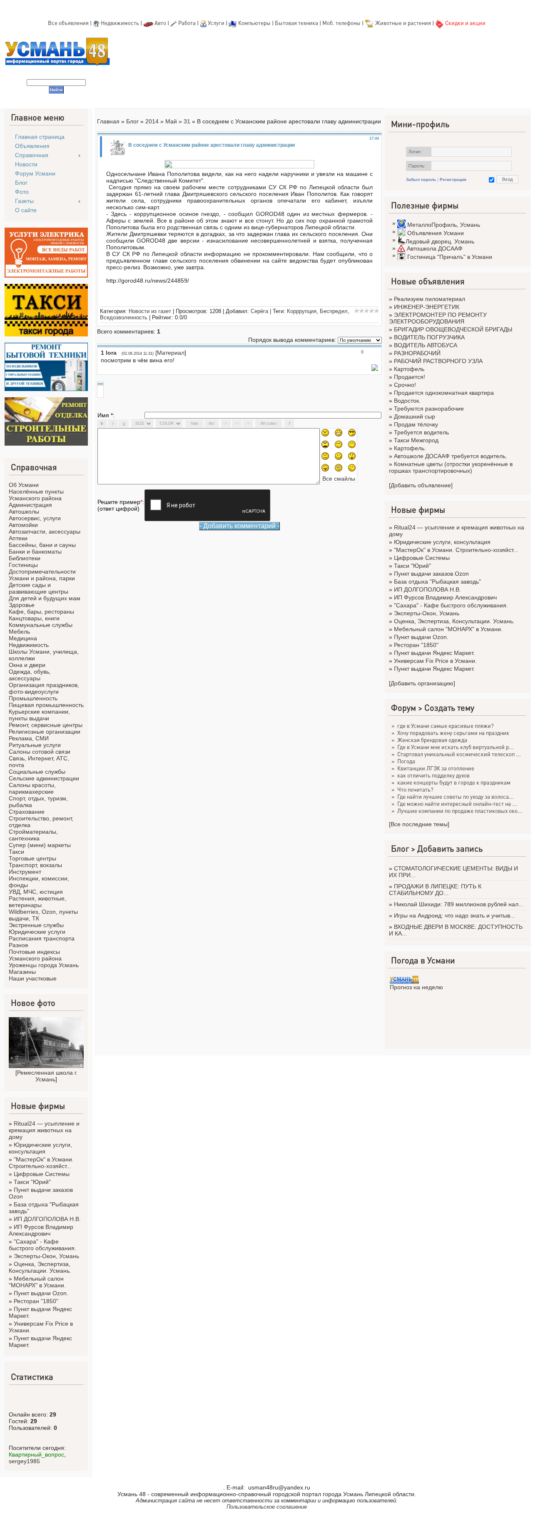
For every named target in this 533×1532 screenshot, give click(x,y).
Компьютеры (254, 22)
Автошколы (24, 511)
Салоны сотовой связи (39, 751)
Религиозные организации (44, 731)
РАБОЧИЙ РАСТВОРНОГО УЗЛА (438, 361)
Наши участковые (33, 978)
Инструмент (25, 871)
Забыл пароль (421, 179)
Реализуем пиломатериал (429, 299)
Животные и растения (403, 22)
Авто (160, 22)
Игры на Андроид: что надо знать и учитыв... (454, 915)
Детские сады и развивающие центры (38, 588)
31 (187, 121)
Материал (170, 352)
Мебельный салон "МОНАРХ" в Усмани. (37, 1282)
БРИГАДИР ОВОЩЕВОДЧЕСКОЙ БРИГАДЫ (453, 329)
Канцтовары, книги (34, 618)
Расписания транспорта (42, 938)
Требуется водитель (421, 432)
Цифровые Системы (42, 1174)
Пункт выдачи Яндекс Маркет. (434, 652)
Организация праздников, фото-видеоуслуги (44, 688)
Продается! (409, 377)
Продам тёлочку (416, 424)
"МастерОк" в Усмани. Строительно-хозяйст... (41, 1162)
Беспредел (334, 311)
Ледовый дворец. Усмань (440, 241)
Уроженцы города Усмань (44, 965)
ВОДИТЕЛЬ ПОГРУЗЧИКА (429, 337)
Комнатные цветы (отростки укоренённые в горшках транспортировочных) (451, 467)
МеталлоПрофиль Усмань (443, 224)
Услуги (217, 22)
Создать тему (449, 707)
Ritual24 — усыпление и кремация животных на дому (44, 1130)
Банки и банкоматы (35, 551)
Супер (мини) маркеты (40, 845)
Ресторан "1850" (36, 1301)
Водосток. (407, 400)
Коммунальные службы (40, 625)
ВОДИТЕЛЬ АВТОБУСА (425, 345)
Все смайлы (338, 478)
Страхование (27, 811)
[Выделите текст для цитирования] (374, 369)
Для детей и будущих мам (44, 598)
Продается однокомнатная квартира (444, 392)
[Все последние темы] (419, 824)
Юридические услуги (37, 931)
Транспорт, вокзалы (35, 865)
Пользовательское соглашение (267, 1507)
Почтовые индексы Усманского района (35, 955)
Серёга (259, 311)
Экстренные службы (36, 925)
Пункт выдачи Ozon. (41, 1293)
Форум (403, 707)
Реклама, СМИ (29, 738)
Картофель (409, 369)
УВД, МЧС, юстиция (36, 891)
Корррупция (301, 311)
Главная (108, 121)
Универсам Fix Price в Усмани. (435, 660)
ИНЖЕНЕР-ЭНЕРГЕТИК (426, 306)
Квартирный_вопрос (36, 1454)
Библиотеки (24, 558)
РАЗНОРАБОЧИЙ (417, 353)
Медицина (23, 638)
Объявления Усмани (435, 233)
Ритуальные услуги (35, 745)
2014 (152, 121)
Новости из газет (150, 311)
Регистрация (453, 179)
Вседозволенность (123, 317)
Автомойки (23, 525)
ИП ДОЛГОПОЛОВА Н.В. (47, 1219)
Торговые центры (32, 858)
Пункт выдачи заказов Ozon (431, 573)
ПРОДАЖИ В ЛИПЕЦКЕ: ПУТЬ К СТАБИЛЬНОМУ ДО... (435, 889)
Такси (16, 851)
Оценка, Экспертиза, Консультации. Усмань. (40, 1267)
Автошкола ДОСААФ (435, 248)
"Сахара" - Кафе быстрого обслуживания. (42, 1244)
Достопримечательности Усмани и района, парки (42, 575)
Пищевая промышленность (46, 705)
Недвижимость (120, 22)
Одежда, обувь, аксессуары (30, 675)
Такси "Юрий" (32, 1181)
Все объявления (68, 22)
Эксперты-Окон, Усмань (46, 1256)
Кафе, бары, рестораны (41, 611)
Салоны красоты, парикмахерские (32, 788)
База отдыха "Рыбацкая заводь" (437, 581)
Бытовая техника (296, 22)
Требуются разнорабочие (429, 408)
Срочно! (405, 384)
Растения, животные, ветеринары (37, 901)
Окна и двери (27, 665)
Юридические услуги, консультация (40, 1148)
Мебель (19, 631)
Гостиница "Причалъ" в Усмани (449, 256)
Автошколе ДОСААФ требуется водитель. (450, 456)
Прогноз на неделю (416, 987)
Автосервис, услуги (35, 518)
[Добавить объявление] (421, 485)
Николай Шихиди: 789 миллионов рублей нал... (458, 904)
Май (171, 121)
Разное (18, 945)
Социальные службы (37, 771)
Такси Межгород (416, 440)
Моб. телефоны (341, 22)
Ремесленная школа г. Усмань (47, 1076)
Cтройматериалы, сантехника (33, 835)
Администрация (30, 504)
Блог (132, 121)
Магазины (22, 971)
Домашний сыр (414, 416)
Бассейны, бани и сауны (42, 545)
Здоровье (22, 605)
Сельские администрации (44, 778)
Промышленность (33, 698)
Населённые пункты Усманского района (36, 494)
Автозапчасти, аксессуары (44, 531)
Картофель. (410, 448)
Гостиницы (23, 565)
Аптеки (18, 538)
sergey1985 (24, 1461)
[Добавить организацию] (422, 683)
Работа (187, 22)
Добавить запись (450, 848)
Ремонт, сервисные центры (45, 725)
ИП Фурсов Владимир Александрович (41, 1230)
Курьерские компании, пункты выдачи (39, 715)
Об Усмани (24, 484)
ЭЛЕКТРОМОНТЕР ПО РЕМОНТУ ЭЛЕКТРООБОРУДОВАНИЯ (438, 318)
